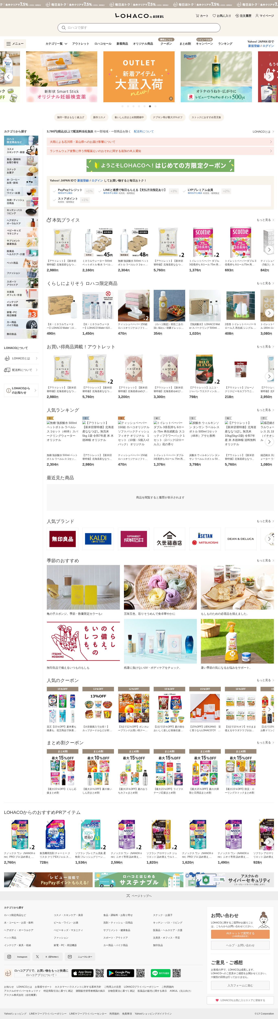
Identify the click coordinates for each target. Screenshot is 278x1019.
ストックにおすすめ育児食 (206, 117)
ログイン (268, 45)
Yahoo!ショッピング (15, 1013)
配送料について (144, 131)
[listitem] (21, 358)
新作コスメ (99, 117)
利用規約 (114, 1013)
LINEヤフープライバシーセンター (88, 1013)
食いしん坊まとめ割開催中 (129, 117)
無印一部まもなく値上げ (70, 117)
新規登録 (254, 45)
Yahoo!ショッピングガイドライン (153, 1013)
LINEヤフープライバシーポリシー (48, 1013)
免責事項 (127, 1013)
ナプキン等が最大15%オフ (168, 117)
